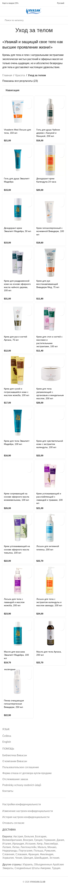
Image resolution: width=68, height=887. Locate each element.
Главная (7, 75)
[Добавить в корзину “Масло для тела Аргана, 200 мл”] (61, 622)
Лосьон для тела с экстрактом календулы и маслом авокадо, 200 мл (49, 602)
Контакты (7, 791)
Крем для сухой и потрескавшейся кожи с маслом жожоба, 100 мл (16, 391)
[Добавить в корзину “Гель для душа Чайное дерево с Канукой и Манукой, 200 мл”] (61, 100)
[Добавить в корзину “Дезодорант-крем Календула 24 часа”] (61, 149)
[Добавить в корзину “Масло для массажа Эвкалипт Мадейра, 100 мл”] (29, 622)
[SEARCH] (62, 20)
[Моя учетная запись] (9, 11)
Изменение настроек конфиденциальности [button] (27, 811)
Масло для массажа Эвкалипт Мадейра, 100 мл (16, 654)
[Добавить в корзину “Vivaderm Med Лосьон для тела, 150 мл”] (29, 100)
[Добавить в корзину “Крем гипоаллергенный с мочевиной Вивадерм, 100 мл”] (61, 198)
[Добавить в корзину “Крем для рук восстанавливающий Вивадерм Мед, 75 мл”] (61, 251)
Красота (20, 75)
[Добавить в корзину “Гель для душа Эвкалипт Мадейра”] (29, 149)
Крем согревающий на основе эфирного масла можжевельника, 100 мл (16, 496)
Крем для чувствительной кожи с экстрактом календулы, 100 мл (49, 444)
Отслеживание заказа (15, 779)
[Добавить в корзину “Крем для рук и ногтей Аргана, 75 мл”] (29, 307)
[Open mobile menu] (3, 11)
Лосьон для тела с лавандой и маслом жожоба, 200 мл (14, 602)
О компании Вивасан (14, 761)
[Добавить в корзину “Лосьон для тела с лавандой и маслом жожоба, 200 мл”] (29, 569)
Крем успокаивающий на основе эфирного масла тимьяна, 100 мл (17, 549)
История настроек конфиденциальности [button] (25, 817)
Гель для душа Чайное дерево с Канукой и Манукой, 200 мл (48, 132)
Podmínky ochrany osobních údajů (21, 785)
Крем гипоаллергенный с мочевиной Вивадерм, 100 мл (50, 231)
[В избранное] (29, 106)
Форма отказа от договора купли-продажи (27, 773)
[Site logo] (34, 11)
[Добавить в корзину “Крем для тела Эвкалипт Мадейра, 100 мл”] (29, 411)
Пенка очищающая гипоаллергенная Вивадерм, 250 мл (14, 703)
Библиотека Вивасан (14, 755)
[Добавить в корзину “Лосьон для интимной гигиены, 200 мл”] (61, 517)
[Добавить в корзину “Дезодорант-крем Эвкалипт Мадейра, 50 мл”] (29, 198)
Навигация (12, 90)
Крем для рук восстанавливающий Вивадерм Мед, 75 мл (47, 284)
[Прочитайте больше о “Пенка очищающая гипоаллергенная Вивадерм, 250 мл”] (29, 671)
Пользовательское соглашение (20, 767)
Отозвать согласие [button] (13, 823)
